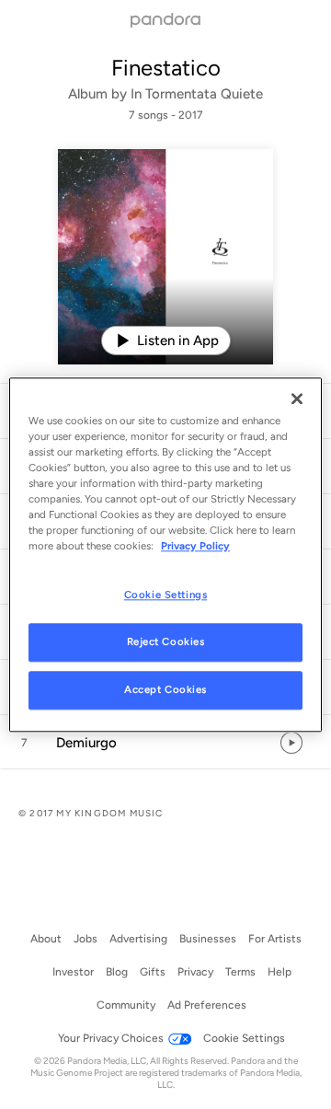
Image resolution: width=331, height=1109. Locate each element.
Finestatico (166, 67)
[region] (165, 554)
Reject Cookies (166, 641)
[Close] (297, 398)
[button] (165, 742)
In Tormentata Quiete (197, 94)
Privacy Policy (195, 545)
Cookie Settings (166, 594)
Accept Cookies (165, 689)
